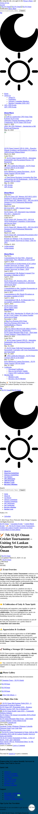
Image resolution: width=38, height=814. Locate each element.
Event (14, 722)
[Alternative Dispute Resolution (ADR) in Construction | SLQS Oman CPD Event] (21, 118)
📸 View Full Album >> (8, 695)
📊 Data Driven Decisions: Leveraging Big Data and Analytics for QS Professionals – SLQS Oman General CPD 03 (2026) (21, 179)
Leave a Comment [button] (19, 745)
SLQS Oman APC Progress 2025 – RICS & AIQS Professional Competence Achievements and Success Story (19, 221)
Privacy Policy (28, 1)
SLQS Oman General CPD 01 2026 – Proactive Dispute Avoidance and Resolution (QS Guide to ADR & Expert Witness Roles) (20, 150)
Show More (12, 8)
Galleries (17, 530)
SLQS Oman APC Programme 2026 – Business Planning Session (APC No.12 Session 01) (16, 708)
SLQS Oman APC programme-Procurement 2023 (20, 235)
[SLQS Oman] (15, 7)
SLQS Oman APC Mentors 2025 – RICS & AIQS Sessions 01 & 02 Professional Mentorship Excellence (21, 202)
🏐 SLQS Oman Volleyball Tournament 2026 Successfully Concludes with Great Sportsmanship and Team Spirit (21, 350)
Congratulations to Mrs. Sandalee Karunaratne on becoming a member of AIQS (20, 289)
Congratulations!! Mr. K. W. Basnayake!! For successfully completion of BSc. (19, 301)
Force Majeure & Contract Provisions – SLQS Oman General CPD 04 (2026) (19, 172)
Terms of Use (4, 3)
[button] (2, 5)
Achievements (9, 248)
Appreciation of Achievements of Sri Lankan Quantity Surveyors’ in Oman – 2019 (19, 268)
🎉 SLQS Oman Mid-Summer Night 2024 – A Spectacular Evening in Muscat (15, 704)
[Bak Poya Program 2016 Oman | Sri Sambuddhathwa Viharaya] (15, 321)
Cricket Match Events (7, 530)
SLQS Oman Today (11, 307)
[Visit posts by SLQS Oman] (5, 556)
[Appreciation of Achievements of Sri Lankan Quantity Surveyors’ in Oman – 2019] (21, 265)
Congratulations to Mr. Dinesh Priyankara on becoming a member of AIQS (19, 295)
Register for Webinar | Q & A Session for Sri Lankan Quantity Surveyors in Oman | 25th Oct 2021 (20, 240)
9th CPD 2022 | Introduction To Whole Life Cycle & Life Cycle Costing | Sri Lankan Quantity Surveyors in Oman (21, 315)
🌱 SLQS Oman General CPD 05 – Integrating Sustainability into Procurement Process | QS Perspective (20, 160)
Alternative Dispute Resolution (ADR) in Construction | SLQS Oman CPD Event (18, 121)
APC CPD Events (10, 107)
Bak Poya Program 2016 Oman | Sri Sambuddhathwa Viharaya (16, 324)
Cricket (9, 722)
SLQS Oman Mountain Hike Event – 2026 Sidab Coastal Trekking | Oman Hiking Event (20, 333)
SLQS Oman (6, 560)
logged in (12, 754)
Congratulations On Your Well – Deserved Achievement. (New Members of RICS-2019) (19, 259)
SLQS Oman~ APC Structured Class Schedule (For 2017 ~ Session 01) (19, 213)
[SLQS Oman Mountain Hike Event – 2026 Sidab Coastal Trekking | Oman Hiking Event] (21, 330)
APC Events (8, 187)
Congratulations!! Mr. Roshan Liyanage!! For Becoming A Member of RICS (19, 274)
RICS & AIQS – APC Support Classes (17, 208)
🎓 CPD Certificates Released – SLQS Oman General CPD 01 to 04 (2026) (19, 167)
